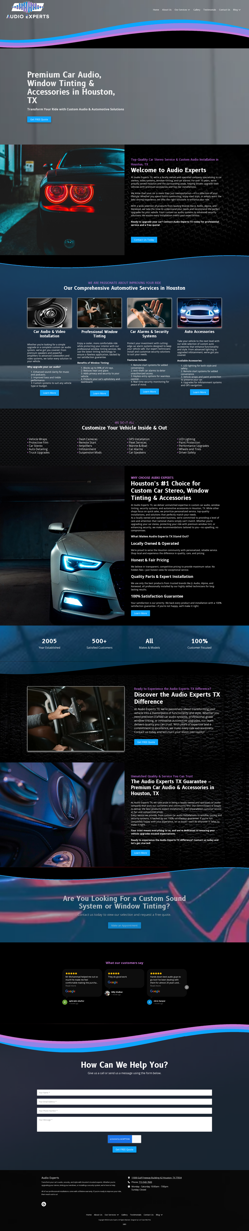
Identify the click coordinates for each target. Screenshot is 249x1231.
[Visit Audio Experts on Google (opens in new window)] (44, 1204)
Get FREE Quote (39, 119)
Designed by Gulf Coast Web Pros (141, 1220)
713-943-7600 (145, 1182)
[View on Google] (70, 991)
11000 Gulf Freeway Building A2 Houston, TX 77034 (157, 1177)
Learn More (49, 392)
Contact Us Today (144, 239)
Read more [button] (70, 985)
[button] (62, 987)
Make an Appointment (124, 924)
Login (124, 1224)
